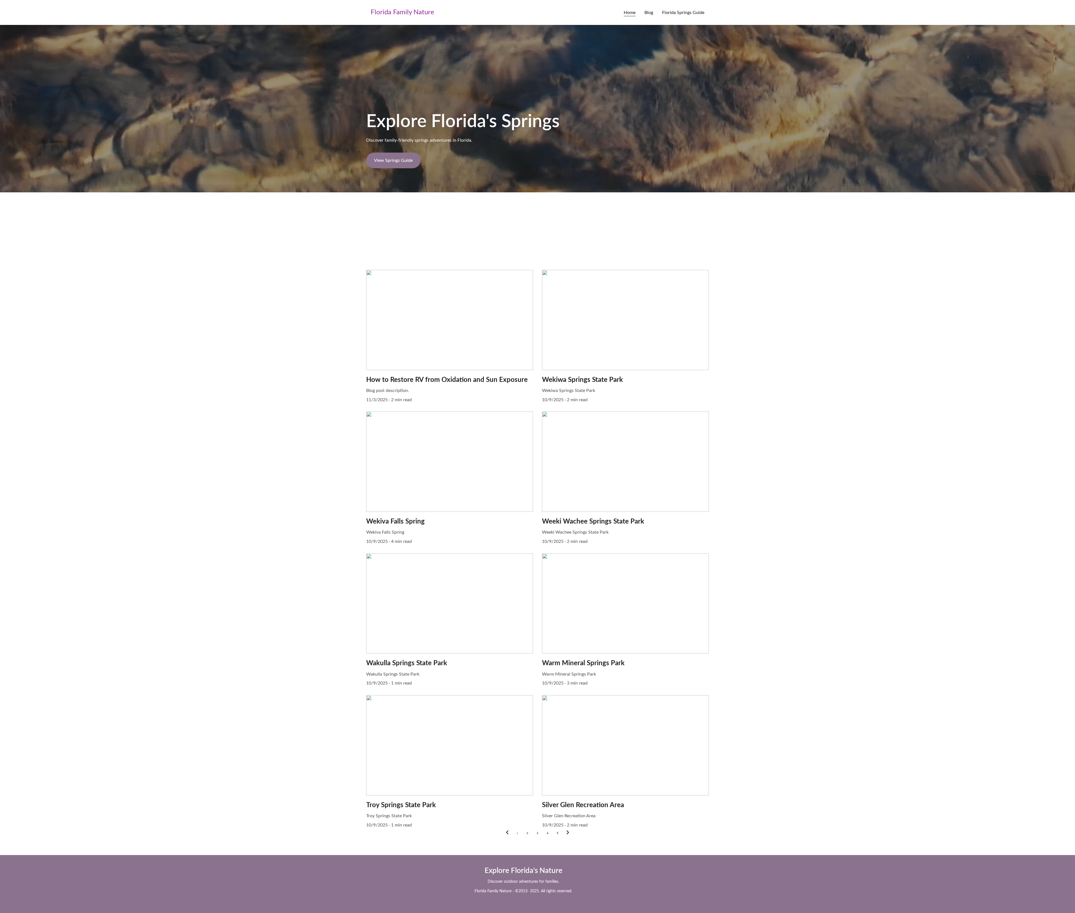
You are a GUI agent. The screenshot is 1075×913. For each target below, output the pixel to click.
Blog (648, 12)
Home (629, 12)
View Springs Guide (393, 160)
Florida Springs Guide (683, 12)
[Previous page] (507, 833)
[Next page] (568, 833)
